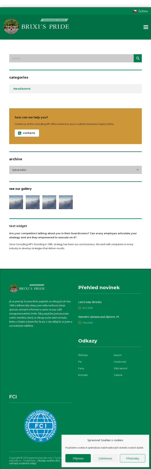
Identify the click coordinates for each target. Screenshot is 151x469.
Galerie (118, 374)
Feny (81, 368)
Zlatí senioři (120, 368)
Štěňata (83, 355)
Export (118, 355)
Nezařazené (22, 88)
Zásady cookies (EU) (48, 460)
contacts (29, 133)
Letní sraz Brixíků (89, 302)
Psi (80, 361)
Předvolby (132, 458)
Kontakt (83, 374)
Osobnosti (120, 361)
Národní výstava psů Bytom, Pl (98, 317)
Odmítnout (105, 458)
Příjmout (78, 458)
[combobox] (75, 170)
